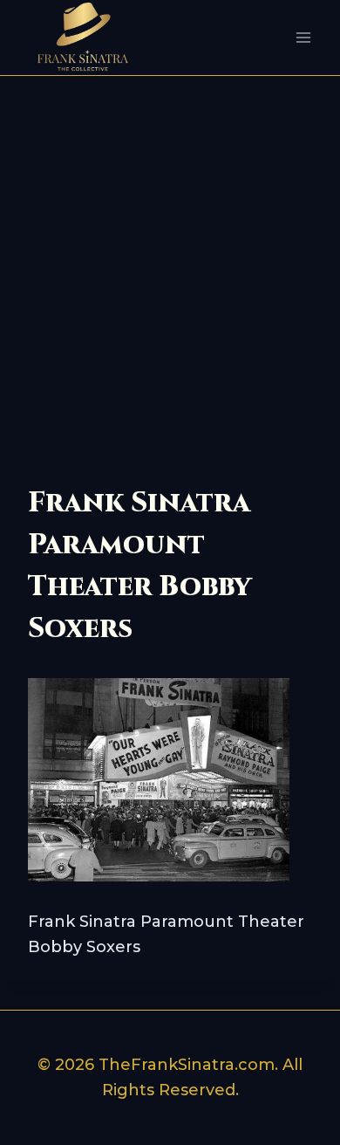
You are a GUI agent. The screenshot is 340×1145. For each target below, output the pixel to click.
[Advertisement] (170, 255)
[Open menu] (303, 37)
